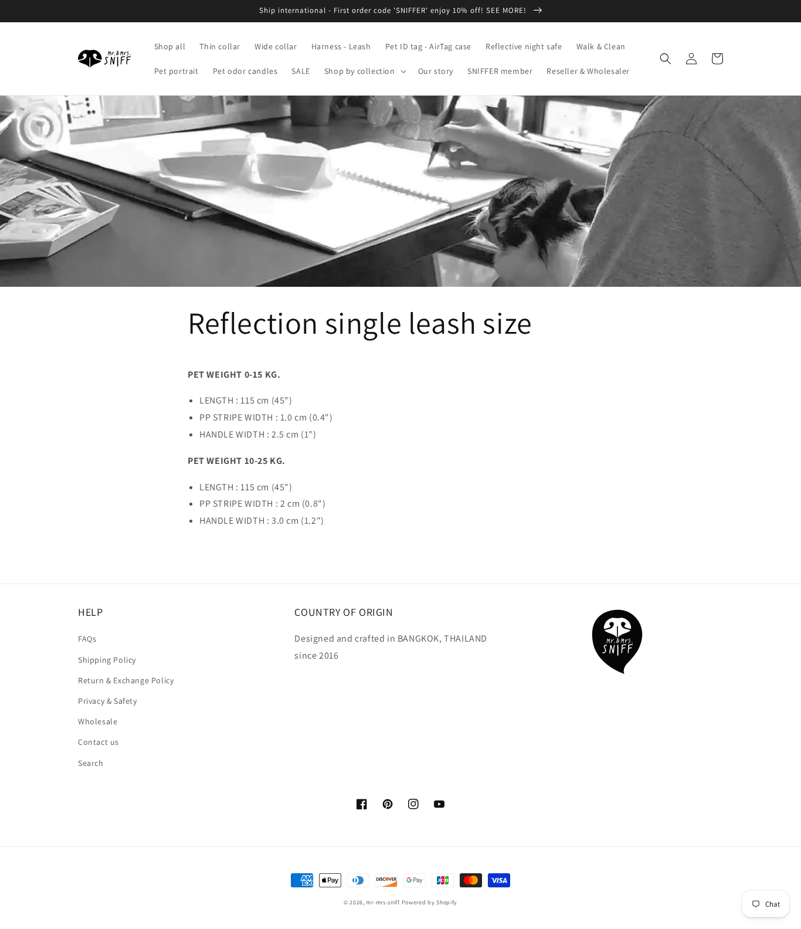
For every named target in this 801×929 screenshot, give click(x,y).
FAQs (87, 638)
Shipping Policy (107, 660)
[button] (364, 71)
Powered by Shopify (430, 902)
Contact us (98, 742)
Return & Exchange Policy (126, 680)
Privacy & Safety (107, 701)
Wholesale (97, 721)
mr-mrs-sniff (382, 902)
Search (91, 763)
